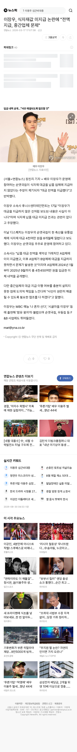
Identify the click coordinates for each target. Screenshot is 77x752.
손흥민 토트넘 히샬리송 (59, 468)
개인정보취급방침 (32, 703)
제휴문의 (58, 703)
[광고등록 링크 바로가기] (71, 47)
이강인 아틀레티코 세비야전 (23, 499)
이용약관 (18, 703)
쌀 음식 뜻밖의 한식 (57, 499)
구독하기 (65, 378)
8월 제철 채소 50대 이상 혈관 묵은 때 (59, 475)
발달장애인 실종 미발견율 (59, 483)
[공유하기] (70, 37)
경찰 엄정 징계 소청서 (58, 491)
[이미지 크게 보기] (71, 116)
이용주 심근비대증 (20, 468)
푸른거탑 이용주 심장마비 (23, 483)
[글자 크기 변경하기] (63, 37)
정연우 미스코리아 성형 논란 (23, 475)
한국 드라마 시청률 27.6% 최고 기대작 (23, 491)
